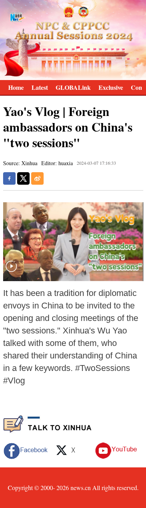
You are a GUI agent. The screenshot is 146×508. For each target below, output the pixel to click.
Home (16, 87)
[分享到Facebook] (9, 178)
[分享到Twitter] (23, 178)
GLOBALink (73, 87)
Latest (40, 87)
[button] (11, 271)
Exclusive (111, 87)
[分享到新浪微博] (37, 178)
